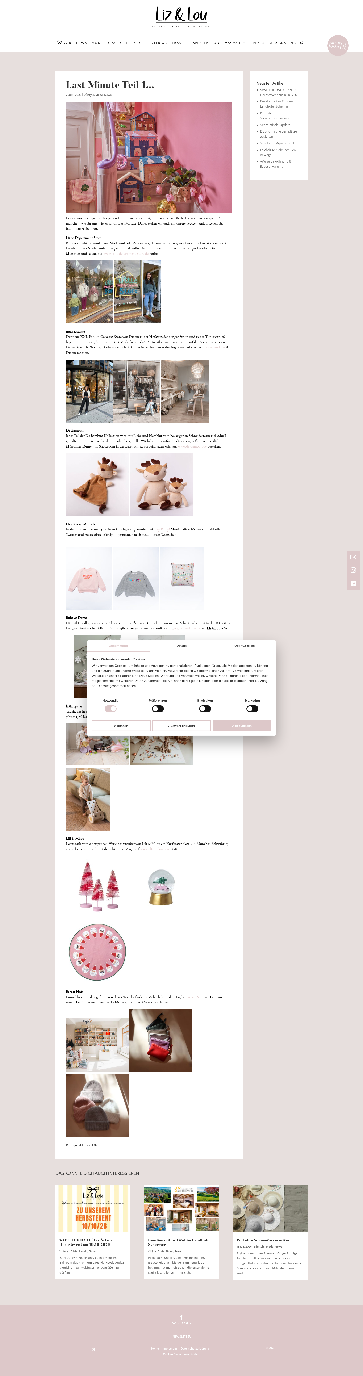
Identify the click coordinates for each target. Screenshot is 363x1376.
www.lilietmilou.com (155, 849)
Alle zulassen (242, 725)
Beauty (114, 43)
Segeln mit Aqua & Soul (277, 143)
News (81, 43)
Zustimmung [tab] (118, 645)
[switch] (158, 708)
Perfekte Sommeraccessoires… (265, 1240)
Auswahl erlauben (181, 725)
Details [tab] (181, 645)
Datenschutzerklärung (195, 1348)
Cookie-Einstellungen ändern (181, 1354)
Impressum (170, 1348)
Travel (179, 43)
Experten (200, 43)
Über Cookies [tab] (244, 645)
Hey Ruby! (162, 530)
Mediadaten (281, 43)
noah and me (215, 347)
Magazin (233, 43)
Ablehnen (121, 725)
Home (155, 1348)
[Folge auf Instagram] (93, 1349)
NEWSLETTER (182, 1336)
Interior (158, 43)
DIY (217, 43)
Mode (97, 43)
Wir (67, 43)
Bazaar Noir (195, 997)
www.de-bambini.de (192, 447)
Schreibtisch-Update (275, 125)
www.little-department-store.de (126, 254)
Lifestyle (135, 43)
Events (258, 43)
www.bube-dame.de (186, 628)
